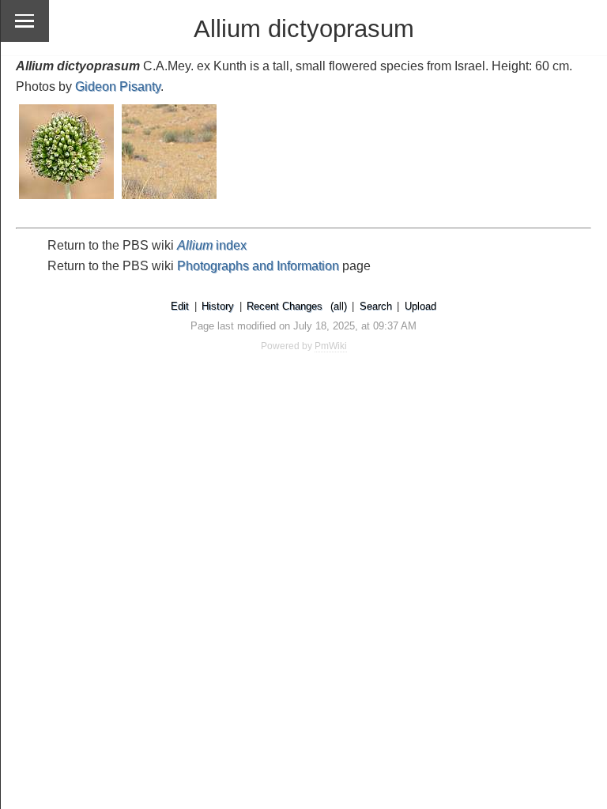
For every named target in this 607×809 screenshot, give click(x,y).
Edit (180, 306)
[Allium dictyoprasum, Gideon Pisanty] (170, 200)
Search (376, 306)
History (218, 306)
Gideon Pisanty (117, 86)
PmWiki (331, 346)
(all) (338, 306)
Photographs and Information (258, 266)
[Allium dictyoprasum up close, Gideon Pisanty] (67, 200)
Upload (420, 306)
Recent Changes (284, 306)
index (212, 245)
